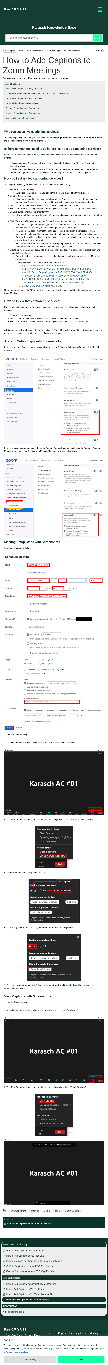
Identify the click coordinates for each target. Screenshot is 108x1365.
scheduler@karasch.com (84, 250)
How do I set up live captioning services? (24, 98)
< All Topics (10, 51)
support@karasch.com (20, 253)
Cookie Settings (30, 1359)
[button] (100, 9)
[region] (54, 1350)
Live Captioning (18, 1211)
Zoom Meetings (73, 1211)
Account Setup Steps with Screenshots (23, 108)
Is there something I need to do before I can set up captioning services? (38, 93)
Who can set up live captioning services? (24, 88)
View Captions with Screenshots (20, 118)
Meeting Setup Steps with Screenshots (23, 113)
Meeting (35, 1211)
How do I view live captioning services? (23, 103)
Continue (81, 1359)
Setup (47, 1211)
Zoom (57, 1211)
